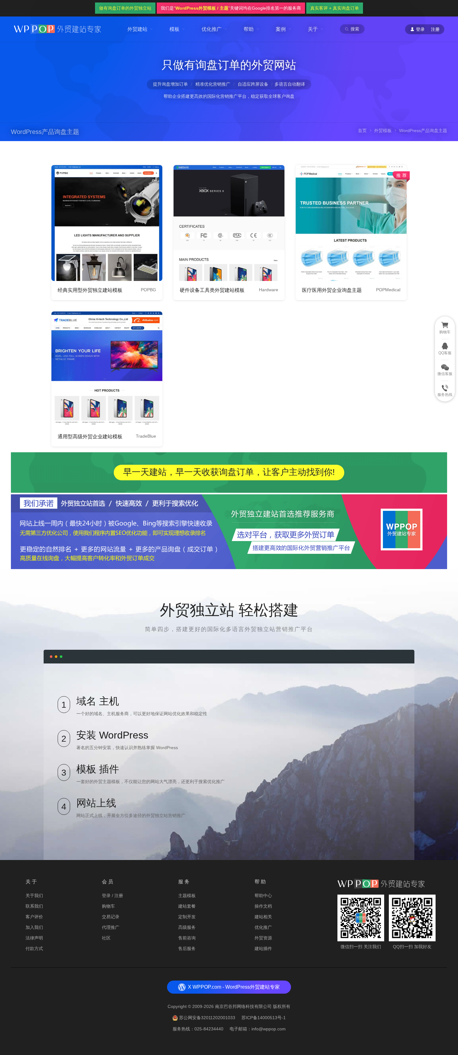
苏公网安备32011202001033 (207, 1017)
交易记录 (110, 916)
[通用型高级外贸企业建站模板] (107, 369)
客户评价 (34, 916)
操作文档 (263, 906)
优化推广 (212, 29)
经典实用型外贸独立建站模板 (90, 290)
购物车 (108, 906)
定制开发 (187, 916)
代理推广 (110, 927)
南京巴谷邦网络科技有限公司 (243, 1006)
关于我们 (34, 895)
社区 (106, 937)
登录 (106, 895)
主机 (109, 701)
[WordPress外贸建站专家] (57, 28)
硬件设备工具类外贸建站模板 (212, 290)
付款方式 (34, 948)
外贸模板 (383, 130)
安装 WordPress (112, 735)
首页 (362, 130)
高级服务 (187, 927)
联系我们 (34, 906)
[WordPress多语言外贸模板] (107, 223)
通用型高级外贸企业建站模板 (90, 436)
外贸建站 (137, 29)
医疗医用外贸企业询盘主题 (332, 290)
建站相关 (263, 916)
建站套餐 (187, 906)
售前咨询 (187, 937)
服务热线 (444, 394)
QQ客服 (444, 353)
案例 (281, 29)
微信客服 (444, 374)
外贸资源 (263, 937)
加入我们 (34, 927)
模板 (174, 29)
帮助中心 (263, 895)
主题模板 (187, 895)
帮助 (249, 29)
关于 (313, 29)
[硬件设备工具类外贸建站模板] (229, 223)
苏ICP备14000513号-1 (263, 1017)
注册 (435, 29)
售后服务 (187, 948)
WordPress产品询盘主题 (45, 131)
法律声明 (34, 937)
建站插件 (263, 948)
